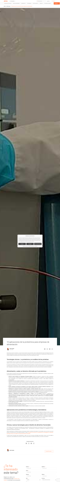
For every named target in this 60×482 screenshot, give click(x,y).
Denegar (30, 243)
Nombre (27, 466)
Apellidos (43, 466)
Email (27, 470)
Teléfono (43, 474)
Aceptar (22, 243)
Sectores (41, 3)
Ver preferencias (38, 243)
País (27, 478)
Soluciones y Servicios (7, 3)
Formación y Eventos (47, 3)
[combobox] (41, 1)
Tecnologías (29, 3)
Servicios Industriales (16, 3)
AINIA (5, 6)
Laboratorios (23, 3)
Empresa (27, 474)
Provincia (43, 478)
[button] (48, 1)
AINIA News (8, 6)
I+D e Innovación (35, 3)
